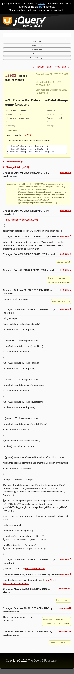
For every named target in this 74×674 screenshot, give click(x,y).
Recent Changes (37, 58)
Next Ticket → (62, 66)
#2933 (10, 75)
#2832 (28, 135)
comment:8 (65, 559)
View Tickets (37, 45)
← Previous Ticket (42, 66)
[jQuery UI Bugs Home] (24, 22)
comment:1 (65, 172)
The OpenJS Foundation (43, 660)
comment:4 (65, 254)
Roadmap (37, 54)
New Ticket (37, 41)
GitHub (41, 3)
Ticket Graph (37, 50)
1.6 (60, 114)
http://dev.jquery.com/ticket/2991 (22, 219)
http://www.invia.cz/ (35, 568)
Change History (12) (17, 167)
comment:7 (65, 309)
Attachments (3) (15, 161)
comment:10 (65, 589)
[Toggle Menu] (69, 21)
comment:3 (65, 236)
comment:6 (65, 290)
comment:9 (65, 574)
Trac (41, 6)
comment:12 (65, 631)
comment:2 (65, 210)
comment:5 (65, 270)
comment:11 (65, 608)
